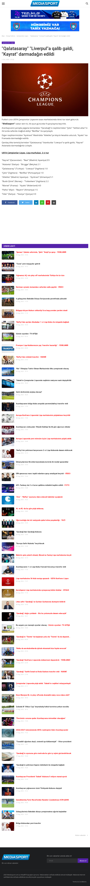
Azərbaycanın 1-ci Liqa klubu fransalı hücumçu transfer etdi (41, 567)
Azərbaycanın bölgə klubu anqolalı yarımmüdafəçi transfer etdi (42, 404)
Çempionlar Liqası (22, 36)
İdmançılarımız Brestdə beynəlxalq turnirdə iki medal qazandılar (42, 462)
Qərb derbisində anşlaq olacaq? (29, 392)
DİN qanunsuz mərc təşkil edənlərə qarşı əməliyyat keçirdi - (43, 473)
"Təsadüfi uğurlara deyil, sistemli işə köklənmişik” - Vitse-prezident (43, 742)
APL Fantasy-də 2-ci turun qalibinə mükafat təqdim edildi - (42, 485)
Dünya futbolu (10, 36)
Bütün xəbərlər (81, 835)
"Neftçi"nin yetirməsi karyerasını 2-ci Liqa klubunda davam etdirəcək (44, 450)
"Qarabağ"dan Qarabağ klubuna (28, 532)
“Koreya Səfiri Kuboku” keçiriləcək (30, 543)
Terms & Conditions (79, 882)
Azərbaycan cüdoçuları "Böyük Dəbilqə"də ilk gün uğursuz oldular (43, 427)
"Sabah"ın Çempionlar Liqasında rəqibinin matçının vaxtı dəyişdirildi (43, 380)
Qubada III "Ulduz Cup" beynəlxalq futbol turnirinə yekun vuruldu (42, 707)
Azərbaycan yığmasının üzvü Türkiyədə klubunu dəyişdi (39, 788)
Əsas (3, 36)
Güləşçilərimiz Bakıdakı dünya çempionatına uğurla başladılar (41, 812)
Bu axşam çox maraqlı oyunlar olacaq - (43, 625)
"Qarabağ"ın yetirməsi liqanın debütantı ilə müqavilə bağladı (40, 765)
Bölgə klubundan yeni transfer (28, 823)
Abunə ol (83, 860)
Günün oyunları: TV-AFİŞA (27, 334)
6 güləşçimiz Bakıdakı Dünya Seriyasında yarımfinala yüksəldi (41, 299)
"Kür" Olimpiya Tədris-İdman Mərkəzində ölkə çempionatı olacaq (42, 369)
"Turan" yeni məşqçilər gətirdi (28, 264)
